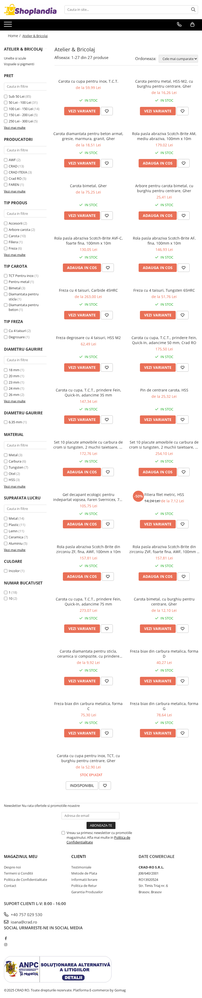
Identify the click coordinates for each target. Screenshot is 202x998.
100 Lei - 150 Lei (21, 108)
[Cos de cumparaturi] (192, 24)
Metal (13, 455)
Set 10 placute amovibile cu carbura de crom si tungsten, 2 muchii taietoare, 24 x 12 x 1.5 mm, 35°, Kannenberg (88, 445)
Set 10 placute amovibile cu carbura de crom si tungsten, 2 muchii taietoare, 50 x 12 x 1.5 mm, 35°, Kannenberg (164, 445)
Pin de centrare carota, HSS (164, 390)
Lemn (13, 531)
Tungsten (16, 467)
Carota (14, 236)
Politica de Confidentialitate (25, 879)
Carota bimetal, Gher (88, 185)
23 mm (14, 382)
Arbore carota (19, 229)
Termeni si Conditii (18, 873)
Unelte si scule (15, 58)
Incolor (14, 570)
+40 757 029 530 (26, 914)
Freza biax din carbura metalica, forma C (88, 706)
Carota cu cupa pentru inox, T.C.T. (88, 81)
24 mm (14, 388)
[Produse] (8, 26)
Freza (13, 248)
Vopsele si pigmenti (19, 64)
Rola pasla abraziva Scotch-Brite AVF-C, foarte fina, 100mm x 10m (88, 241)
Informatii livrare (84, 879)
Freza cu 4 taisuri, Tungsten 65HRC (164, 290)
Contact (10, 885)
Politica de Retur (84, 885)
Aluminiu (16, 543)
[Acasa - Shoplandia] (30, 9)
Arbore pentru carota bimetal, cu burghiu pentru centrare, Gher (164, 188)
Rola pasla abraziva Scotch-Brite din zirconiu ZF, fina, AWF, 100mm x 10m (88, 549)
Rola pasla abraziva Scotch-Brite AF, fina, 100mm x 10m (164, 241)
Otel (12, 473)
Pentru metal (19, 281)
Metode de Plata (84, 873)
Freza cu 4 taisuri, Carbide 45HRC (88, 290)
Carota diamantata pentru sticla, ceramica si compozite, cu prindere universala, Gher (88, 654)
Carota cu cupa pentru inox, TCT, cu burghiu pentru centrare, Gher (88, 758)
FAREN (14, 184)
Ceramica (16, 537)
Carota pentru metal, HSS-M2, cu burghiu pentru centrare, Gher (164, 84)
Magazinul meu (20, 856)
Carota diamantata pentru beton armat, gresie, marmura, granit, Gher (88, 136)
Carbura (15, 461)
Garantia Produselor (87, 892)
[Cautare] (193, 9)
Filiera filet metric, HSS (164, 494)
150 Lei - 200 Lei (21, 114)
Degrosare (17, 337)
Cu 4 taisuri (17, 330)
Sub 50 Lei (16, 96)
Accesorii (15, 223)
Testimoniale (81, 867)
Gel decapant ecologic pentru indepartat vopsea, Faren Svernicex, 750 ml (88, 497)
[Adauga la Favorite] (107, 111)
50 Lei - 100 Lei (20, 102)
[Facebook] (5, 938)
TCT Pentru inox (21, 275)
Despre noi (12, 867)
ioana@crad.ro (23, 922)
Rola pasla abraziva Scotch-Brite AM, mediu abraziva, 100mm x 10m (164, 136)
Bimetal (15, 288)
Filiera (13, 242)
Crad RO (15, 178)
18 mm (14, 370)
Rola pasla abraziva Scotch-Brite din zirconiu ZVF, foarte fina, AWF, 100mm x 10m (164, 549)
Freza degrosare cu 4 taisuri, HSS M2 (88, 337)
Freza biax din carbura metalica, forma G (164, 706)
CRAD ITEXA (18, 172)
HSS (12, 479)
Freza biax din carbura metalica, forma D (164, 654)
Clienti (78, 856)
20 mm (14, 376)
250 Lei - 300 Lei (21, 121)
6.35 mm (15, 422)
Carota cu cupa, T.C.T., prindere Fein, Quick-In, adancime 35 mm (88, 393)
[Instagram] (5, 944)
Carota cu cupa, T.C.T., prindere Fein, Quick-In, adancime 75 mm (88, 602)
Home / (15, 35)
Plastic (14, 524)
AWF (12, 159)
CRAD (13, 166)
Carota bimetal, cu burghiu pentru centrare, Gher (164, 602)
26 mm (14, 394)
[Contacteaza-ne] (179, 24)
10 (10, 598)
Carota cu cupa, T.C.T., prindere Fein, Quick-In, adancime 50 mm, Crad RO (164, 340)
